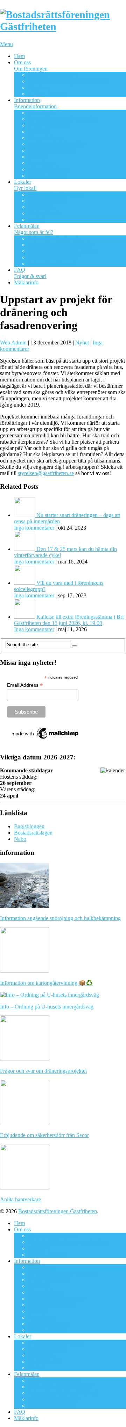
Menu (6, 44)
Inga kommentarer (34, 528)
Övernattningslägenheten (55, 194)
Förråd (35, 220)
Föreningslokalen (47, 201)
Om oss (31, 65)
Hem (19, 56)
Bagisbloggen (29, 826)
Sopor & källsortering (52, 150)
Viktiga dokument (48, 94)
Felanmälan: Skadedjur (53, 257)
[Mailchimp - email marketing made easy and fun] (45, 739)
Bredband (39, 131)
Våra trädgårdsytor (48, 169)
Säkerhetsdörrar (45, 138)
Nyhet (82, 342)
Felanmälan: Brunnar (51, 264)
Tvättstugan (41, 207)
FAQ (30, 273)
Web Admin (13, 342)
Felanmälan (33, 229)
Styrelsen (38, 87)
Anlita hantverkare (48, 125)
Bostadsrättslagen (33, 833)
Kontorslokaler (44, 213)
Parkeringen (41, 163)
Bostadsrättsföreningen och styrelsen (68, 81)
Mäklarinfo (26, 282)
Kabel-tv (37, 157)
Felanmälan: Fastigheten (55, 238)
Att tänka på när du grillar (56, 144)
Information (35, 103)
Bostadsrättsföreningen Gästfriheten (57, 1211)
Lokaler (25, 185)
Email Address (25, 685)
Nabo (20, 839)
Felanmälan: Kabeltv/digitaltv (60, 245)
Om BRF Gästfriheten (52, 75)
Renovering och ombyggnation (62, 119)
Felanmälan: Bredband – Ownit (63, 251)
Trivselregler (42, 113)
